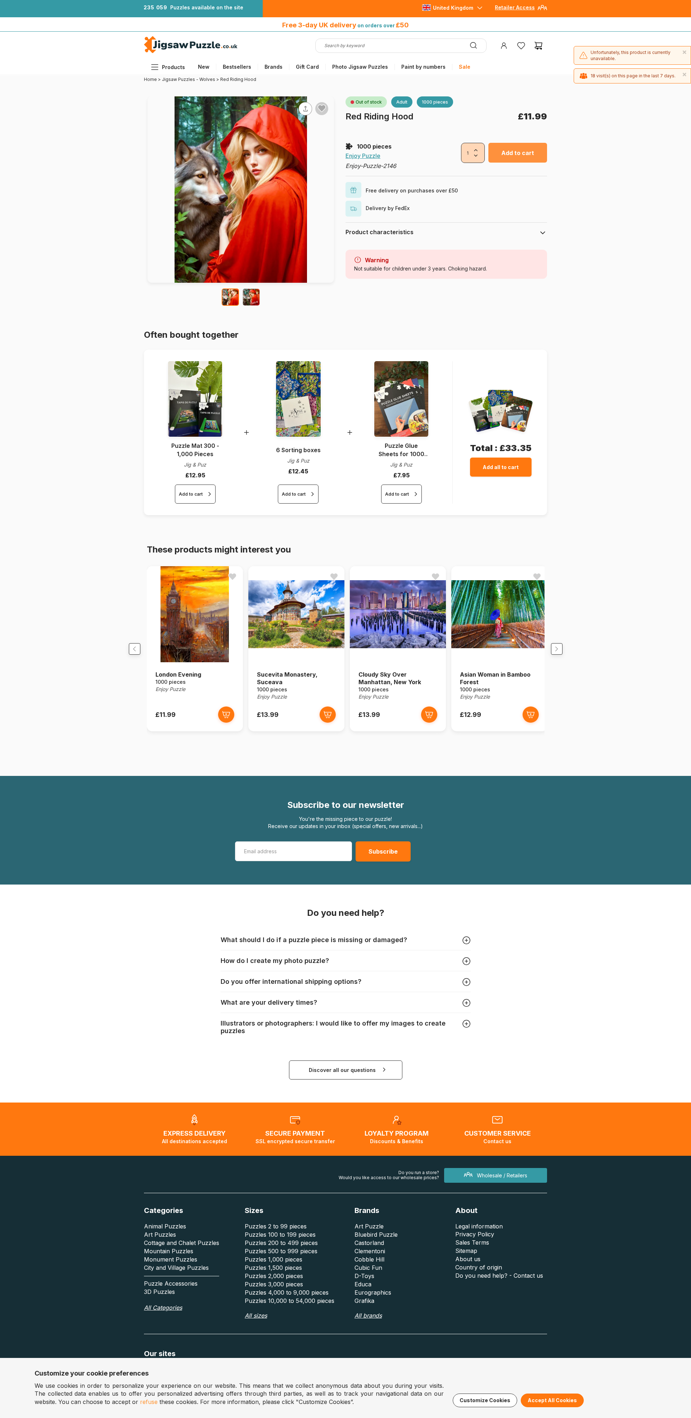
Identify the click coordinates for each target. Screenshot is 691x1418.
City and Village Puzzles (176, 1267)
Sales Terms (472, 1242)
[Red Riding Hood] (230, 297)
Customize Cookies (485, 1400)
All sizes (256, 1315)
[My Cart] (538, 45)
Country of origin (478, 1267)
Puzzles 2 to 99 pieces (276, 1226)
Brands (274, 67)
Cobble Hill (369, 1259)
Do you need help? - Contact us (499, 1275)
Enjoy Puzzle (363, 155)
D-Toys (364, 1276)
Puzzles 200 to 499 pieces (281, 1242)
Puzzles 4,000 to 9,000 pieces (287, 1292)
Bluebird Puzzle (376, 1234)
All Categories (163, 1307)
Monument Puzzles (170, 1259)
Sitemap (466, 1250)
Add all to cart (501, 467)
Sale (464, 67)
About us (467, 1259)
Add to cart (517, 152)
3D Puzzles (159, 1291)
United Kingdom (453, 8)
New (203, 67)
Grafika (364, 1300)
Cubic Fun (368, 1267)
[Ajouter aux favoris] (321, 108)
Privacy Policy (474, 1234)
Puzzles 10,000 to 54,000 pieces (289, 1300)
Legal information (479, 1226)
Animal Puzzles (165, 1226)
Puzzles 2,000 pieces (274, 1276)
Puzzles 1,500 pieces (273, 1267)
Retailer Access (515, 7)
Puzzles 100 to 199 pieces (280, 1234)
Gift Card (307, 67)
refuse (149, 1401)
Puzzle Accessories (171, 1283)
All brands (368, 1315)
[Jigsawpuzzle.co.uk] (191, 53)
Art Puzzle (369, 1226)
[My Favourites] (521, 45)
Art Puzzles (160, 1234)
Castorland (369, 1242)
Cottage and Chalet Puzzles (181, 1242)
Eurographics (372, 1292)
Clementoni (369, 1251)
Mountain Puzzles (168, 1251)
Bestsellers (237, 67)
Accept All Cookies (552, 1400)
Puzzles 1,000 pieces (273, 1259)
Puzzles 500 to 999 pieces (281, 1251)
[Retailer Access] (542, 10)
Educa (362, 1284)
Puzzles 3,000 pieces (274, 1284)
